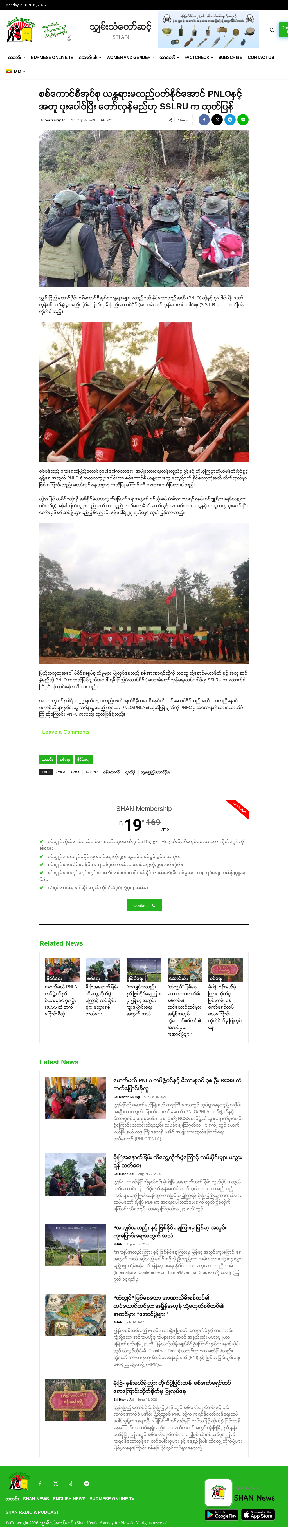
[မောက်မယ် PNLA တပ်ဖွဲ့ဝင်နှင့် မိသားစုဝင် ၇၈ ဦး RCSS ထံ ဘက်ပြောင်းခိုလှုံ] (62, 970)
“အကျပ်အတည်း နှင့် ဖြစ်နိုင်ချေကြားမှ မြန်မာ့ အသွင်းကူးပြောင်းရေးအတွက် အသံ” (144, 1000)
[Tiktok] (71, 1484)
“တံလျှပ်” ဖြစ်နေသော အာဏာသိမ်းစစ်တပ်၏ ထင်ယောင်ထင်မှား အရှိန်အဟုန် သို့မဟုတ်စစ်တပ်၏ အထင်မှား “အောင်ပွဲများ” (169, 1306)
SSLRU (92, 772)
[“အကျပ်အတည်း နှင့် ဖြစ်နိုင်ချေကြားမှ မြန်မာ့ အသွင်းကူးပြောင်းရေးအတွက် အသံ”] (144, 970)
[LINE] (243, 119)
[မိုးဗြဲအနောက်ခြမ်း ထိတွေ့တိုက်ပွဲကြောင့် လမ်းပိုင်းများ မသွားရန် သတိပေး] (103, 970)
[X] (217, 119)
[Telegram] (230, 119)
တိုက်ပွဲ (130, 772)
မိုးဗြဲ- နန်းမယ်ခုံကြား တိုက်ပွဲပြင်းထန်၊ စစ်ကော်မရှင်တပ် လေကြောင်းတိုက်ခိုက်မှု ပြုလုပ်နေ (225, 1007)
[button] (272, 30)
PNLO (75, 772)
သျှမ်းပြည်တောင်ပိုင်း (155, 772)
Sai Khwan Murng (127, 1097)
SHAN (118, 1244)
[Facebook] (204, 119)
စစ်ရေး (65, 759)
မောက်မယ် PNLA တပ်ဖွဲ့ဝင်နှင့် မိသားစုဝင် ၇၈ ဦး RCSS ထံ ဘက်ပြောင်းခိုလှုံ (61, 1000)
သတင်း (47, 759)
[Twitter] (55, 1484)
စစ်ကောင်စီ (111, 772)
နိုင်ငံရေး (83, 759)
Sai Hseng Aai (55, 120)
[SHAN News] (45, 30)
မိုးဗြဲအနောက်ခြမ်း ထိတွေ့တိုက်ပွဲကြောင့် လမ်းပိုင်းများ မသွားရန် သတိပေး (102, 1000)
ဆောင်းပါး (178, 978)
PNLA (61, 772)
